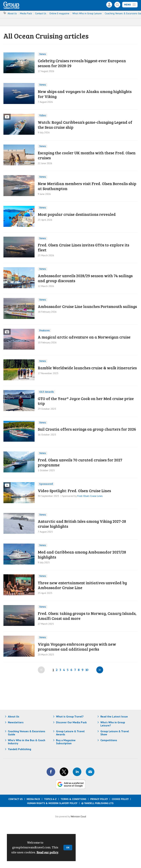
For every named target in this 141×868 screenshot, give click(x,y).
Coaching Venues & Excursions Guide (26, 732)
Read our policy (47, 852)
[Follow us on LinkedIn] (77, 771)
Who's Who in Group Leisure (87, 13)
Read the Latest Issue (114, 716)
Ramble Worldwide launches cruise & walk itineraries (87, 367)
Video (42, 115)
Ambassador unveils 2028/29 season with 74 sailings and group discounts (85, 278)
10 (86, 670)
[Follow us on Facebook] (50, 771)
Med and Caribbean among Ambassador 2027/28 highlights (82, 554)
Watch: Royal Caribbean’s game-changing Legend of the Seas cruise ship (85, 124)
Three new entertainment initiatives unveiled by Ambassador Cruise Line (82, 585)
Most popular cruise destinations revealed (77, 214)
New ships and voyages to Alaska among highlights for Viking (85, 94)
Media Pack (26, 13)
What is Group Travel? (70, 716)
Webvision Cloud (78, 816)
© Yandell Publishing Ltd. (97, 803)
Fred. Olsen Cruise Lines (90, 495)
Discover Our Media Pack (71, 722)
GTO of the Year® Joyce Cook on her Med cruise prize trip (86, 401)
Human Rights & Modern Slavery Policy (52, 803)
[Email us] (90, 771)
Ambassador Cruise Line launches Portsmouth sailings (87, 306)
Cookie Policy (120, 799)
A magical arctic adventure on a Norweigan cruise (84, 337)
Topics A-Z (50, 799)
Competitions (108, 740)
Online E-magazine (59, 13)
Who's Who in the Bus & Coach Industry (26, 741)
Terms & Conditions (73, 799)
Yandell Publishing (19, 749)
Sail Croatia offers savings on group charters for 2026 (87, 429)
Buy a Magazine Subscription (65, 741)
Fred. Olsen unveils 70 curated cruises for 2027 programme (80, 462)
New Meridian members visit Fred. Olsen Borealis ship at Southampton (87, 186)
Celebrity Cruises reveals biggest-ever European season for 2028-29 (82, 63)
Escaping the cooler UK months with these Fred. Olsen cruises (86, 155)
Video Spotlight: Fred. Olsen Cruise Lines (74, 490)
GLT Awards (46, 391)
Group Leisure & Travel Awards (70, 732)
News (42, 54)
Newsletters (16, 722)
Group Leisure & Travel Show (114, 732)
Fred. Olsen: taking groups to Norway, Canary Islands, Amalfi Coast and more (87, 616)
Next (99, 669)
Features (44, 330)
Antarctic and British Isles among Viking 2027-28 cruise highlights (82, 523)
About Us (12, 13)
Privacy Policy (99, 799)
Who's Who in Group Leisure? (112, 724)
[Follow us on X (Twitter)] (63, 771)
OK (67, 847)
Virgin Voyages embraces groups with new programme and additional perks (77, 646)
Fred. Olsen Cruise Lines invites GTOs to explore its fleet (83, 247)
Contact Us (40, 13)
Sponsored (46, 483)
